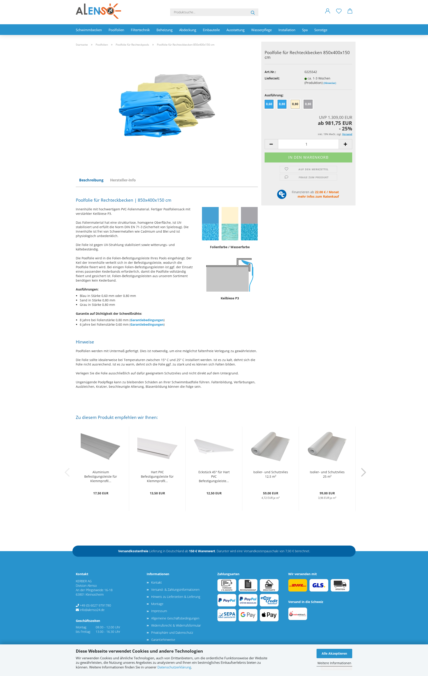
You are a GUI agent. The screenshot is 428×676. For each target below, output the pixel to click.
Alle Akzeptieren (334, 653)
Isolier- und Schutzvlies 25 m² (327, 474)
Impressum (159, 611)
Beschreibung (91, 180)
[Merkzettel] (338, 14)
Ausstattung (235, 30)
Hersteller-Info (123, 180)
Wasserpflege (261, 30)
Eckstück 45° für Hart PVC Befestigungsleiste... (214, 476)
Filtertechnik (140, 30)
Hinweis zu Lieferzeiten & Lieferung (175, 597)
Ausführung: (274, 95)
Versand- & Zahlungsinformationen (175, 589)
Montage (157, 604)
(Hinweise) (329, 83)
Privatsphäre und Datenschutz (172, 632)
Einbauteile (211, 30)
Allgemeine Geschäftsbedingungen (175, 618)
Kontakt (156, 582)
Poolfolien (116, 30)
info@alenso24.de (92, 610)
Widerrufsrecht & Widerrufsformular (176, 625)
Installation (286, 30)
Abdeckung (187, 30)
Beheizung (164, 30)
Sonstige (320, 30)
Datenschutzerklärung (174, 667)
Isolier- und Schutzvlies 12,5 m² (270, 474)
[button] (327, 14)
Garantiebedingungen (147, 320)
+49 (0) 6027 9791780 (95, 605)
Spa (305, 30)
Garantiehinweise (163, 639)
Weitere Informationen (334, 663)
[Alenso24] (100, 11)
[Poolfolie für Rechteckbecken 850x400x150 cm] (167, 105)
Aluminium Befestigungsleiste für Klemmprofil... (100, 476)
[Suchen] (252, 12)
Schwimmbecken (89, 30)
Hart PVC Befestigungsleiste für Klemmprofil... (157, 476)
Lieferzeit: (272, 78)
